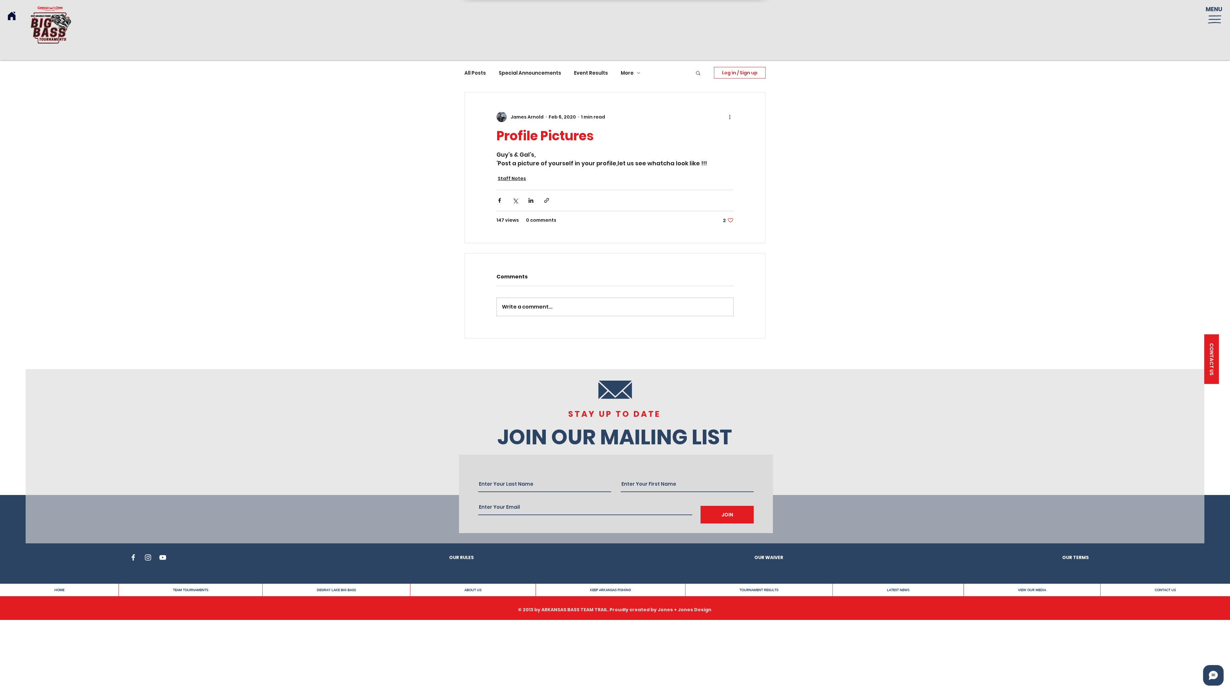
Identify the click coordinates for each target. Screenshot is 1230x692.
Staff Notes (512, 178)
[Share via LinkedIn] (531, 200)
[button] (1214, 19)
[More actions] (730, 117)
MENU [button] (1214, 9)
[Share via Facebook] (499, 200)
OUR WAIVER (768, 557)
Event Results (591, 73)
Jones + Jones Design (684, 609)
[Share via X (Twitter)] (515, 200)
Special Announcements (530, 73)
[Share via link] (547, 200)
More (627, 73)
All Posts (475, 73)
